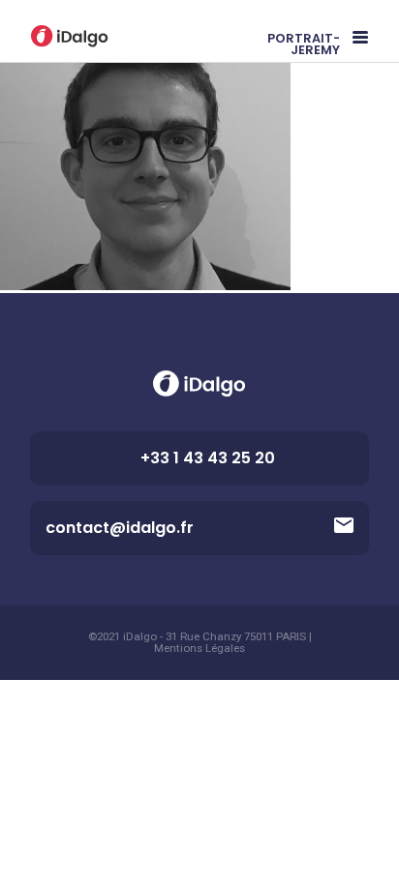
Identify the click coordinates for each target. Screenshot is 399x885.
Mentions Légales (199, 649)
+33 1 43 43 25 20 (207, 458)
